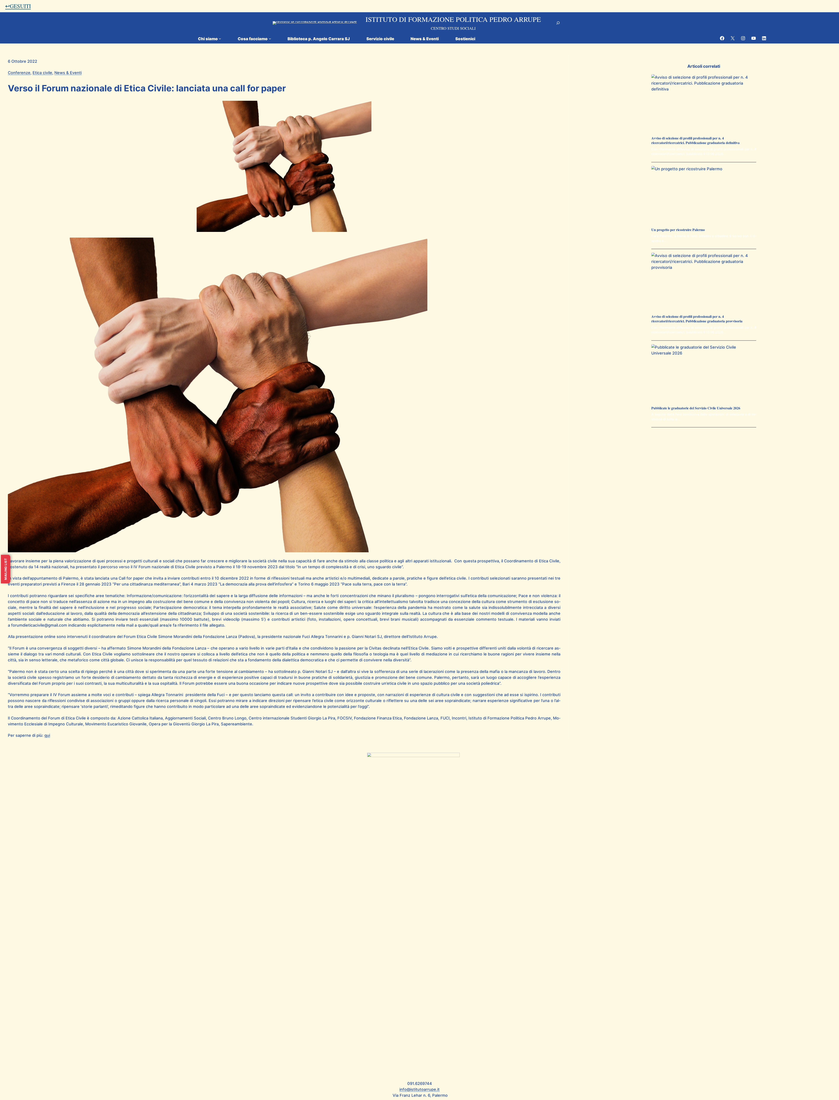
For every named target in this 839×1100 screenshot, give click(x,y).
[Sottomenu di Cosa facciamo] (270, 38)
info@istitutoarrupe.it (419, 1089)
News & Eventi (68, 72)
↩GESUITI (18, 6)
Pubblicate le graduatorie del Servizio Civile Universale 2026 (695, 408)
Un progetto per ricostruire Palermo (678, 230)
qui (47, 735)
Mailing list (5, 569)
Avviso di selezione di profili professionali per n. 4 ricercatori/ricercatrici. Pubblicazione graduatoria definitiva (695, 140)
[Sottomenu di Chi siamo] (220, 38)
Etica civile (42, 72)
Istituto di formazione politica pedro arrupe (453, 19)
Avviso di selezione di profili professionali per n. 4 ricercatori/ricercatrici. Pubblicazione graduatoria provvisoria (696, 318)
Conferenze (19, 72)
